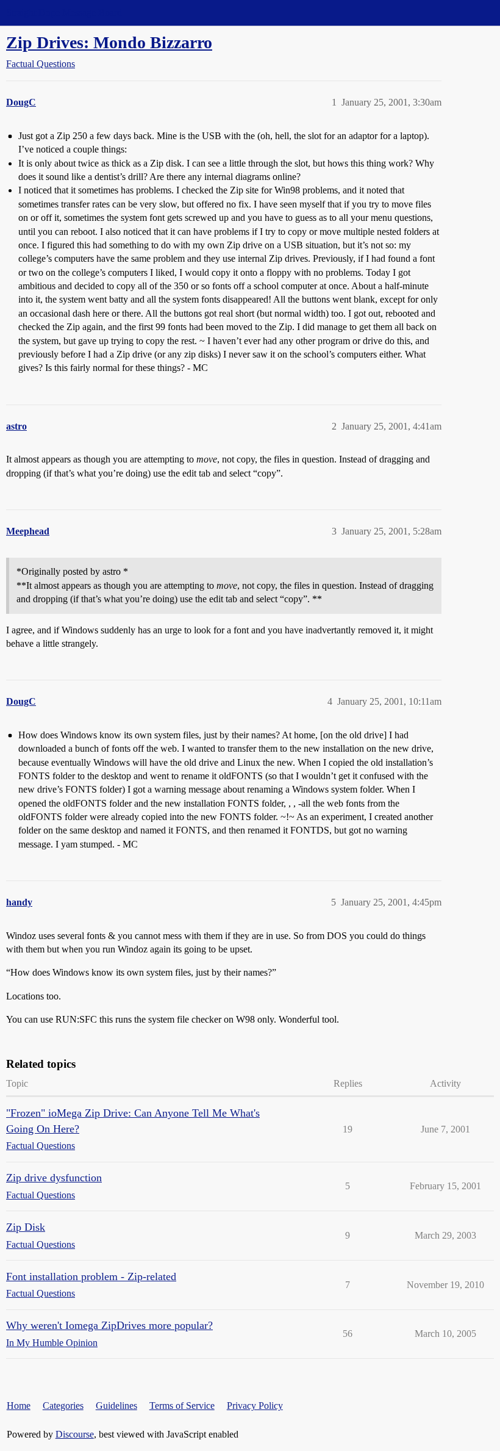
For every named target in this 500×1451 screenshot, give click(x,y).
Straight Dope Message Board (64, 12)
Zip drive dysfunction (54, 1178)
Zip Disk (25, 1227)
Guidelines (116, 1405)
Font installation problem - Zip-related (91, 1276)
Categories (63, 1405)
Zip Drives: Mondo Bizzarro (109, 42)
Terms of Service (182, 1405)
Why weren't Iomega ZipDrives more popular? (109, 1325)
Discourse (74, 1434)
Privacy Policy (255, 1405)
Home (18, 1405)
